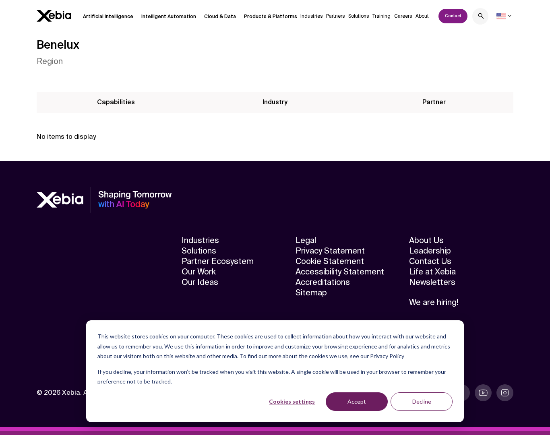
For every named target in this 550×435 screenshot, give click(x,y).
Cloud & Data (220, 16)
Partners (335, 16)
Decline (421, 401)
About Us (426, 240)
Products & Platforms (270, 16)
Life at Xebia (432, 271)
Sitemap (311, 292)
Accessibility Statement (340, 271)
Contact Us (430, 261)
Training (381, 16)
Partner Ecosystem (218, 261)
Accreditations (323, 282)
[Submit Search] (481, 17)
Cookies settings (292, 401)
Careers (403, 16)
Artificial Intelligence (108, 16)
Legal (306, 240)
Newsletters (432, 282)
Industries (311, 16)
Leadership (430, 250)
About (422, 16)
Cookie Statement (330, 261)
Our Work (199, 271)
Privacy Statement (330, 250)
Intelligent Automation (168, 16)
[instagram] (504, 392)
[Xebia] (54, 16)
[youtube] (483, 392)
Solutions (358, 16)
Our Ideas (200, 282)
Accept (356, 401)
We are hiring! (433, 302)
